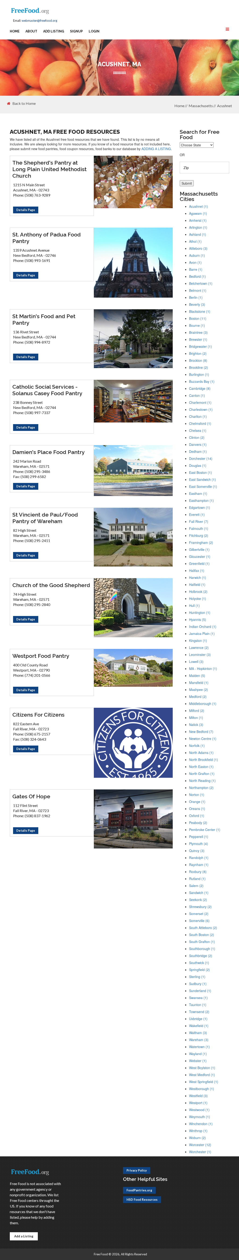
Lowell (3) (196, 661)
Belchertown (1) (200, 283)
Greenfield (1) (199, 563)
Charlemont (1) (200, 402)
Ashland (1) (197, 234)
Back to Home (24, 103)
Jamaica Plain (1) (202, 633)
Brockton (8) (198, 360)
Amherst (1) (198, 220)
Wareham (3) (198, 1039)
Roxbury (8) (198, 871)
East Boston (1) (200, 472)
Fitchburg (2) (198, 535)
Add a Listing (23, 1236)
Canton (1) (197, 395)
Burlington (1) (199, 374)
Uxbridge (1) (198, 1018)
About (31, 31)
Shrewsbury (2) (200, 906)
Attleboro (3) (198, 248)
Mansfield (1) (198, 682)
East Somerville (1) (203, 486)
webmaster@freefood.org (39, 20)
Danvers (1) (198, 444)
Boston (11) (197, 318)
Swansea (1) (198, 997)
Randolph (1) (198, 857)
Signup (76, 31)
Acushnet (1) (198, 206)
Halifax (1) (196, 570)
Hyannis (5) (197, 619)
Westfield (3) (198, 1095)
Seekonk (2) (198, 899)
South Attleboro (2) (203, 927)
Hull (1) (194, 605)
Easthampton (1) (201, 500)
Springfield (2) (199, 969)
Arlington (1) (198, 227)
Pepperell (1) (198, 836)
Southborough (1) (202, 948)
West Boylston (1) (202, 1067)
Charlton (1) (198, 416)
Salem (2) (196, 885)
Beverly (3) (197, 304)
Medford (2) (198, 696)
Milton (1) (196, 717)
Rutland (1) (197, 878)
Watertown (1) (199, 1046)
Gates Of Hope (31, 796)
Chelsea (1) (197, 430)
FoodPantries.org (139, 1190)
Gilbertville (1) (199, 549)
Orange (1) (197, 801)
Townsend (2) (199, 1011)
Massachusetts (201, 105)
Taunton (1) (197, 1004)
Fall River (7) (198, 521)
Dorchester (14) (200, 458)
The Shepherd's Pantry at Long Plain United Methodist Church (49, 169)
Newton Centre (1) (202, 738)
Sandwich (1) (198, 892)
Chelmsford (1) (200, 423)
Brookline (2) (198, 367)
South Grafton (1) (202, 941)
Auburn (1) (197, 255)
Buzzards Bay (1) (201, 381)
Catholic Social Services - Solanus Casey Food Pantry (47, 390)
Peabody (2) (198, 822)
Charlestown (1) (201, 409)
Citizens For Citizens (38, 714)
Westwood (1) (199, 1109)
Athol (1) (195, 241)
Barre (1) (195, 269)
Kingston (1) (198, 640)
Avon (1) (195, 262)
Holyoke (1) (197, 598)
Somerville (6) (199, 920)
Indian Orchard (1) (202, 626)
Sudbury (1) (198, 983)
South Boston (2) (201, 934)
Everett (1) (197, 514)
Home (15, 31)
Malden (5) (197, 675)
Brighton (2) (198, 353)
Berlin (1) (196, 297)
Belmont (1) (197, 290)
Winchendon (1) (201, 1123)
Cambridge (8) (200, 388)
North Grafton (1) (201, 773)
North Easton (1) (201, 766)
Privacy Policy (137, 1170)
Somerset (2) (198, 913)
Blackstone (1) (199, 311)
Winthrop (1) (198, 1130)
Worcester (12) (200, 1144)
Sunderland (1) (200, 990)
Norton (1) (196, 794)
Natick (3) (196, 724)
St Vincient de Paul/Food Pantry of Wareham (45, 517)
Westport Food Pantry (40, 656)
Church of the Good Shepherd (51, 585)
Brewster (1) (198, 339)
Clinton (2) (196, 437)
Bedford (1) (197, 276)
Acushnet (224, 105)
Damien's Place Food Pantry (48, 452)
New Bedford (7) (201, 731)
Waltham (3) (198, 1032)
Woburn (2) (197, 1137)
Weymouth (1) (199, 1116)
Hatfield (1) (197, 584)
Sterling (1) (197, 976)
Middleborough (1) (202, 703)
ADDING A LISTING (156, 148)
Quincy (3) (196, 850)
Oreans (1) (197, 808)
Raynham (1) (198, 864)
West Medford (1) (202, 1074)
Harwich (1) (197, 577)
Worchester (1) (200, 1151)
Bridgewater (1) (200, 346)
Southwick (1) (199, 962)
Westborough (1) (201, 1088)
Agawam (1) (198, 213)
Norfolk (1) (197, 745)
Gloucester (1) (199, 556)
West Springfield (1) (203, 1081)
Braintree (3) (198, 332)
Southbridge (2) (200, 955)
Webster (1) (198, 1060)
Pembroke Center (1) (204, 829)
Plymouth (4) (198, 843)
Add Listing (53, 31)
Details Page (25, 210)
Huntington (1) (199, 612)
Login (94, 31)
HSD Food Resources (142, 1199)
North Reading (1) (202, 780)
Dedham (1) (198, 451)
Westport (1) (198, 1102)
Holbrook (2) (198, 591)
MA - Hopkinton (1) (203, 668)
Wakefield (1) (198, 1025)
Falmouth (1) (198, 528)
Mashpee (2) (198, 689)
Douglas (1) (197, 465)
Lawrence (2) (199, 647)
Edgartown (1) (199, 507)
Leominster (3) (200, 654)
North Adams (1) (201, 752)
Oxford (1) (196, 815)
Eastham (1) (198, 493)
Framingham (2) (201, 542)
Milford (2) (196, 710)
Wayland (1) (198, 1053)
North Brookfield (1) (203, 759)
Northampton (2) (201, 787)
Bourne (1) (197, 325)
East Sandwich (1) (202, 479)
